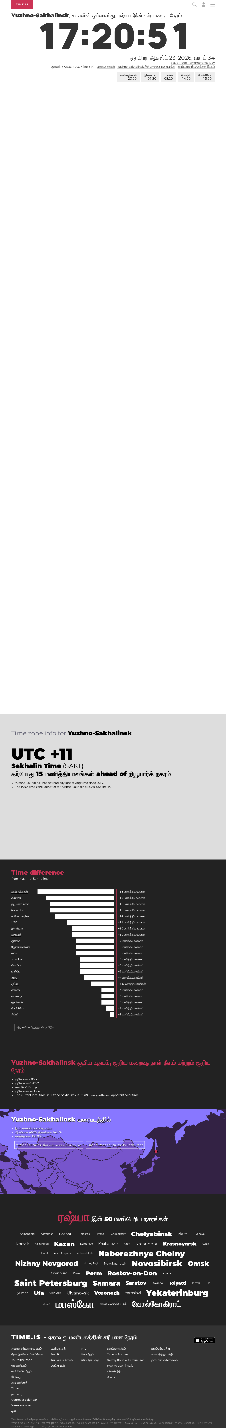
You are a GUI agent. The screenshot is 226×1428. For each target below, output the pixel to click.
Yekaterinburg (177, 1293)
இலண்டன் (150, 77)
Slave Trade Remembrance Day (193, 62)
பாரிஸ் (168, 77)
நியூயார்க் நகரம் (20, 904)
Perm (94, 1273)
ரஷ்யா (74, 1216)
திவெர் (47, 1303)
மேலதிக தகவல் (106, 66)
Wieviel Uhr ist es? (185, 1423)
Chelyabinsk (151, 1234)
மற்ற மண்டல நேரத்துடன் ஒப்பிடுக (35, 1027)
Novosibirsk (156, 1263)
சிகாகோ (16, 898)
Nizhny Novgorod (46, 1263)
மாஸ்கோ (16, 971)
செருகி (55, 1354)
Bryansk (100, 1233)
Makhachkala (85, 1253)
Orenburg (59, 1273)
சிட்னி (14, 1014)
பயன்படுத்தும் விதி (162, 1354)
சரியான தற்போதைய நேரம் (26, 1348)
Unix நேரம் (87, 1354)
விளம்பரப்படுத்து (160, 1348)
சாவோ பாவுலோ (20, 916)
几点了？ (35, 1423)
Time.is (22, 4)
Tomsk (196, 1283)
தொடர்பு (111, 1377)
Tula (207, 1283)
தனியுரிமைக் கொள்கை (164, 1360)
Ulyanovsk (78, 1293)
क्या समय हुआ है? (50, 1423)
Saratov (136, 1283)
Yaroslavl (133, 1293)
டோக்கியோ (205, 77)
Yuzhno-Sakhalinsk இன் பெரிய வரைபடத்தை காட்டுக (48, 1145)
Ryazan (168, 1273)
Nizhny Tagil (91, 1263)
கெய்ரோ (16, 965)
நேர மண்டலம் (19, 1365)
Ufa (39, 1293)
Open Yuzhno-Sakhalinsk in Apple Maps (115, 1145)
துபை (14, 977)
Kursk (205, 1243)
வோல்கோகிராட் (156, 1304)
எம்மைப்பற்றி (114, 1371)
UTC (14, 922)
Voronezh (107, 1293)
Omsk (198, 1263)
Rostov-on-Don (132, 1273)
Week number (21, 1405)
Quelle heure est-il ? (88, 1423)
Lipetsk (44, 1253)
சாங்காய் (16, 990)
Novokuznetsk (115, 1263)
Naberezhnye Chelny (141, 1253)
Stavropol (157, 1283)
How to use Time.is (120, 1365)
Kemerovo (86, 1243)
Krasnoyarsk (179, 1244)
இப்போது (16, 1377)
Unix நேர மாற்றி (90, 1360)
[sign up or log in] (204, 6)
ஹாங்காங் (17, 1002)
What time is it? (20, 1423)
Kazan (64, 1244)
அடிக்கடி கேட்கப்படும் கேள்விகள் (125, 1360)
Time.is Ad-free (117, 1354)
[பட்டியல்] (212, 5)
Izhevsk (22, 1244)
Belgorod (84, 1233)
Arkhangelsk (28, 1233)
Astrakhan (47, 1233)
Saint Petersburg (50, 1283)
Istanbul (17, 959)
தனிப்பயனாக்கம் (116, 1348)
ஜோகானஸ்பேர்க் (20, 947)
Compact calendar (24, 1399)
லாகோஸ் (16, 934)
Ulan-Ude (55, 1292)
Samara (106, 1283)
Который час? (132, 1423)
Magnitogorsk (62, 1253)
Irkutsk (184, 1234)
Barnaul (66, 1234)
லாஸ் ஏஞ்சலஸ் (128, 77)
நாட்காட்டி (16, 1394)
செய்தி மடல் (58, 1365)
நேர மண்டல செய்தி (62, 1360)
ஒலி (13, 1411)
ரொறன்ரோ (17, 910)
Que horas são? (149, 1423)
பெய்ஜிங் (185, 77)
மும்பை (15, 984)
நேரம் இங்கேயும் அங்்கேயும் (27, 1354)
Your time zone (21, 1360)
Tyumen (22, 1293)
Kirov (127, 1243)
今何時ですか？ (204, 1423)
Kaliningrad (42, 1243)
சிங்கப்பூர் (16, 996)
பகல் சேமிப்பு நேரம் (21, 1371)
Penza (77, 1273)
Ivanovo (200, 1233)
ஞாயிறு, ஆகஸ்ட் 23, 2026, (173, 58)
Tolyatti (177, 1283)
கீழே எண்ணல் (19, 1382)
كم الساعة (104, 1423)
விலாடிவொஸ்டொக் (113, 1304)
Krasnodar (146, 1243)
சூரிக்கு (15, 941)
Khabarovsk (108, 1244)
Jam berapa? (166, 1423)
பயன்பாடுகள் (58, 1348)
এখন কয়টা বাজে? (116, 1423)
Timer (15, 1388)
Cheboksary (118, 1233)
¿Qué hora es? (67, 1423)
